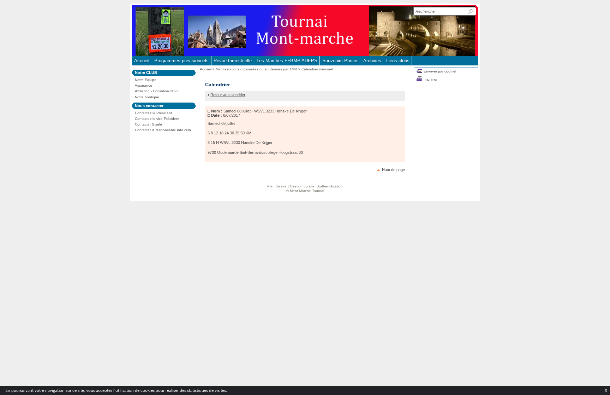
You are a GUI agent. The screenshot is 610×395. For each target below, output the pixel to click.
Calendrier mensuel (317, 69)
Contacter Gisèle (148, 124)
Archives (372, 60)
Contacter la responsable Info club (163, 130)
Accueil (141, 60)
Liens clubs (397, 60)
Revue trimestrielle (233, 60)
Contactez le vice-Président (157, 119)
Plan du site (277, 186)
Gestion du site (302, 186)
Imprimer (430, 79)
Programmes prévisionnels (181, 60)
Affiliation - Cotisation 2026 (157, 91)
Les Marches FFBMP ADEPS (287, 60)
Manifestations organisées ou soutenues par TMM (256, 69)
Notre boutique (147, 97)
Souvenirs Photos (340, 60)
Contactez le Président (153, 113)
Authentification (330, 186)
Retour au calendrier (227, 95)
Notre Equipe (145, 80)
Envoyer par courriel (440, 71)
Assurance (143, 85)
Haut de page (393, 170)
